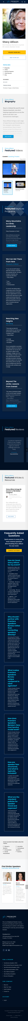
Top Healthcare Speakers (10, 973)
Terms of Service (14, 1017)
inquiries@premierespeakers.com (14, 945)
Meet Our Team (7, 987)
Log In (5, 1000)
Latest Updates (7, 989)
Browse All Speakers (8, 976)
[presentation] (26, 450)
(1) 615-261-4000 (10, 942)
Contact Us (6, 991)
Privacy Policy (9, 1015)
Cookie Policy (18, 1015)
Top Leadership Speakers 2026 (11, 969)
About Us (6, 984)
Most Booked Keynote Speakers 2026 (13, 965)
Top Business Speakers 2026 (10, 963)
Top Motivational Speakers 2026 (11, 967)
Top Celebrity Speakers (9, 971)
